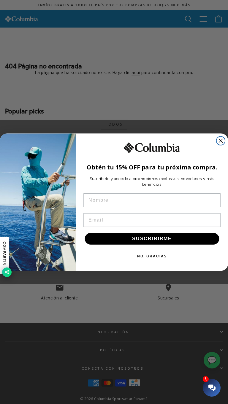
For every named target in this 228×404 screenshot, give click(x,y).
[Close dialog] (220, 140)
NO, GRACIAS (152, 256)
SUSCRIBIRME (152, 238)
